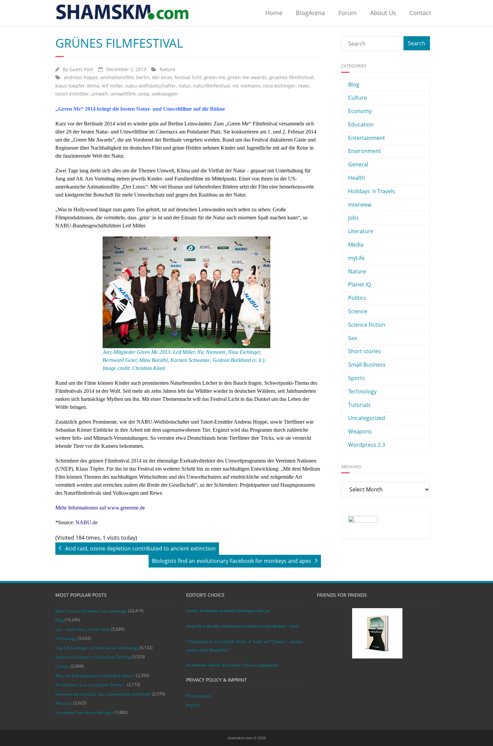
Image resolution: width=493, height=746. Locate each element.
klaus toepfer (70, 86)
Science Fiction (366, 324)
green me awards (247, 77)
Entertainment (366, 138)
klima (93, 86)
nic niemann (246, 86)
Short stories (364, 351)
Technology (362, 391)
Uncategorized (366, 418)
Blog (353, 84)
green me (214, 77)
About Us (383, 13)
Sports (356, 378)
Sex (352, 338)
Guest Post (81, 69)
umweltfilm (122, 94)
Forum (347, 13)
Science (357, 311)
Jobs (353, 217)
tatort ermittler (72, 94)
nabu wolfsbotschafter (150, 86)
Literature (360, 231)
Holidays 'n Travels (371, 191)
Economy (360, 111)
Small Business (367, 364)
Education (361, 124)
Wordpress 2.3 (366, 444)
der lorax (162, 77)
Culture (357, 97)
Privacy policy (198, 696)
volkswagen (165, 94)
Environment (364, 151)
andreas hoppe (81, 77)
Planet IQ (359, 284)
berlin (143, 77)
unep (144, 94)
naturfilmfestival (211, 86)
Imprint (193, 705)
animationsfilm (117, 77)
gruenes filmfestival (291, 77)
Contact (420, 13)
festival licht (188, 77)
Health (356, 177)
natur (184, 86)
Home (273, 13)
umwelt (99, 94)
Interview (359, 204)
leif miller (112, 86)
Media (356, 244)
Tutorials (359, 405)
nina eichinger (279, 86)
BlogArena (310, 13)
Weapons (360, 431)
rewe (303, 86)
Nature (167, 69)
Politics (357, 298)
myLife (356, 258)
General (358, 164)
